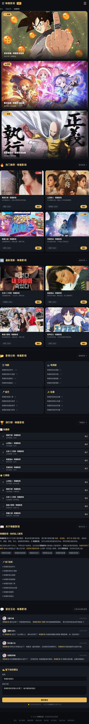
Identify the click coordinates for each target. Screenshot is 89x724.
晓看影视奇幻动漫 (55, 401)
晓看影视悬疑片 (9, 383)
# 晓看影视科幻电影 (9, 571)
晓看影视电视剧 (20, 553)
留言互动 (62, 720)
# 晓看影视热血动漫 (9, 588)
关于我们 (54, 720)
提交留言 (44, 700)
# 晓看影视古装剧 (8, 575)
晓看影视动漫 (47, 553)
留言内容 (5, 684)
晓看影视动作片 (9, 370)
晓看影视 (8, 9)
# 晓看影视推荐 (8, 592)
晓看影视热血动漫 (55, 397)
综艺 (68, 538)
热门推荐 (22, 720)
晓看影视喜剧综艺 (10, 405)
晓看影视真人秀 (9, 397)
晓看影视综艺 (34, 553)
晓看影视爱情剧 (54, 383)
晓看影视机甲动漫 (55, 410)
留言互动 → (83, 526)
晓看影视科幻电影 (10, 374)
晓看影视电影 (6, 553)
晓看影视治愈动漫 (55, 405)
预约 (38, 207)
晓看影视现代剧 (54, 374)
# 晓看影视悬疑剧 (8, 579)
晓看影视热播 (60, 553)
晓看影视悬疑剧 (54, 378)
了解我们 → (83, 422)
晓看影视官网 (73, 553)
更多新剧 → (83, 165)
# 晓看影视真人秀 (8, 583)
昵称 (3, 674)
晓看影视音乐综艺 (10, 401)
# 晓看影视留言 (8, 596)
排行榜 (46, 720)
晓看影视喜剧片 (9, 378)
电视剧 (62, 538)
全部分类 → (83, 260)
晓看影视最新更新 (32, 548)
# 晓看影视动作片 (8, 567)
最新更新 (30, 720)
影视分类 (39, 720)
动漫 (74, 538)
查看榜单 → (83, 356)
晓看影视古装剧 (54, 370)
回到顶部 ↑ (71, 720)
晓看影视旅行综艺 (10, 410)
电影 (56, 538)
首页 (1, 9)
